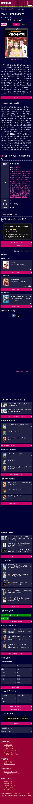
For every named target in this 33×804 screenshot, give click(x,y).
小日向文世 (19, 183)
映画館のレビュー (9, 764)
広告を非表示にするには (24, 371)
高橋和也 (13, 173)
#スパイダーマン (5, 615)
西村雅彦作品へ (16, 306)
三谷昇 (22, 177)
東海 (18, 669)
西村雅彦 (23, 171)
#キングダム (4, 618)
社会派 (9, 20)
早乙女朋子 (13, 181)
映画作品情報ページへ (7, 728)
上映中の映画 (8, 745)
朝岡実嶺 (26, 189)
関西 (2, 669)
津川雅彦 (18, 173)
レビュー (15, 24)
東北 (18, 672)
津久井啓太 (13, 187)
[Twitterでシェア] (19, 315)
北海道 (3, 672)
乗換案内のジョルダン (10, 793)
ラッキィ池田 (21, 181)
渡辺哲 (24, 191)
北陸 (18, 675)
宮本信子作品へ (16, 289)
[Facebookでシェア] (14, 315)
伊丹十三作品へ (16, 272)
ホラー (19, 701)
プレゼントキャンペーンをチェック (15, 416)
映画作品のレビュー (10, 752)
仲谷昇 (28, 181)
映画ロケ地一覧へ (16, 709)
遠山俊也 (13, 195)
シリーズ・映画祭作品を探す (16, 621)
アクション (4, 695)
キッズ (19, 698)
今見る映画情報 (8, 787)
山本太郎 (14, 175)
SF (2, 698)
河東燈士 (26, 183)
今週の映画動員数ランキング (9, 445)
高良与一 (26, 195)
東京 (2, 665)
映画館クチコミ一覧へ (16, 706)
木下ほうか (21, 175)
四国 (18, 679)
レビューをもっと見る (16, 242)
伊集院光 (22, 179)
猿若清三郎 (18, 197)
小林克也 (14, 189)
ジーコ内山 (18, 191)
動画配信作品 (8, 783)
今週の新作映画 (8, 746)
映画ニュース (8, 782)
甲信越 (3, 675)
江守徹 (24, 173)
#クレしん (15, 615)
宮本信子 (17, 171)
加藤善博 (13, 183)
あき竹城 (17, 177)
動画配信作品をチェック (16, 503)
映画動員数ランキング (10, 772)
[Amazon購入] (16, 59)
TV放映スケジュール (10, 785)
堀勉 (24, 187)
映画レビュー (16, 606)
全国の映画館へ (16, 687)
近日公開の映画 (8, 748)
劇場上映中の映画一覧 (16, 474)
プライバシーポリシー (25, 793)
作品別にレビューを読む (11, 754)
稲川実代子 (19, 195)
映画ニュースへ (16, 556)
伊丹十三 (17, 167)
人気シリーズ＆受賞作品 (11, 750)
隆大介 (27, 175)
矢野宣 (15, 185)
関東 (18, 665)
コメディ (3, 20)
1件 (17, 20)
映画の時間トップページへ (8, 731)
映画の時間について (16, 723)
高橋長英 (20, 189)
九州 (2, 682)
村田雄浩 (28, 171)
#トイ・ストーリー (25, 615)
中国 (2, 679)
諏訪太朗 (22, 193)
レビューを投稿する (16, 245)
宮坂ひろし (27, 185)
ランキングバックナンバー (12, 774)
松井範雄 (20, 185)
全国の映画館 (8, 762)
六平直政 (16, 179)
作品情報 (11, 9)
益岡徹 (27, 177)
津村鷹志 (20, 187)
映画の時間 (4, 9)
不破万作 (27, 179)
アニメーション (21, 695)
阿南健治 (27, 193)
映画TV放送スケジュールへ (16, 654)
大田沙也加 (15, 193)
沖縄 (18, 682)
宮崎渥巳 (24, 197)
